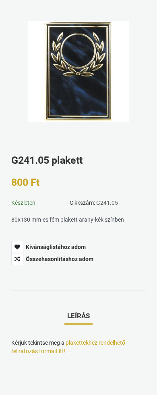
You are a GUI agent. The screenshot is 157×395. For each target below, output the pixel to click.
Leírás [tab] (78, 316)
